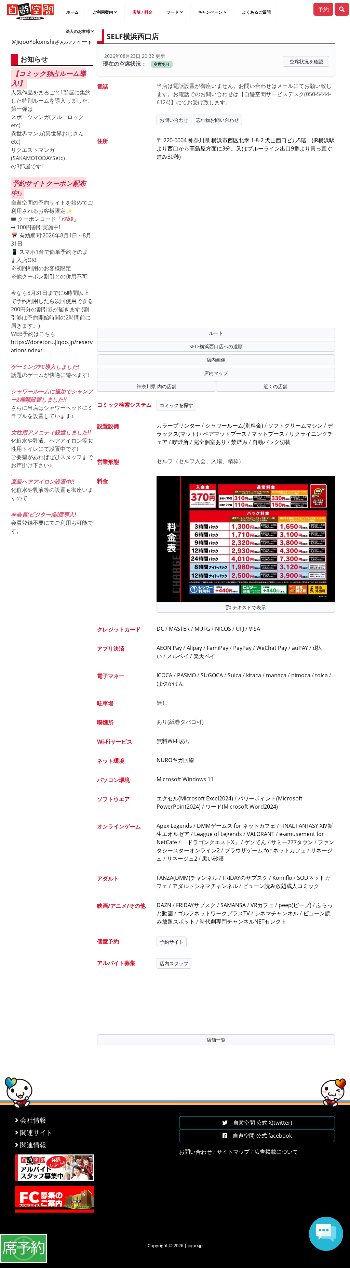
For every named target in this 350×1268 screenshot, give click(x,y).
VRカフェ (262, 905)
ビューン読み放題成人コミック (281, 886)
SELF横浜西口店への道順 (216, 346)
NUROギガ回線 (175, 760)
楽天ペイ (204, 656)
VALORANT (260, 834)
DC (160, 628)
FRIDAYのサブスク (245, 877)
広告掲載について (276, 1151)
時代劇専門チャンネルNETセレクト (243, 921)
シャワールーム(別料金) (234, 425)
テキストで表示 (248, 607)
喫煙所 (180, 442)
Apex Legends (174, 825)
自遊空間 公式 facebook (259, 1135)
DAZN (164, 905)
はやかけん (170, 683)
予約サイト (172, 942)
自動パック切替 (271, 442)
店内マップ (216, 373)
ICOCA (164, 675)
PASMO (186, 675)
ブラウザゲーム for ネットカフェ (265, 850)
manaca (276, 675)
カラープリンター (178, 425)
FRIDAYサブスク (196, 905)
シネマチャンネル (276, 913)
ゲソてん (255, 842)
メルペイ (178, 656)
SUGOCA (212, 675)
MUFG (202, 628)
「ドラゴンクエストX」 (211, 842)
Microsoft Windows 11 (185, 779)
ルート (216, 333)
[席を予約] (23, 1248)
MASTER (179, 628)
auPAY (300, 648)
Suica (234, 675)
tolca (321, 675)
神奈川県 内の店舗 (156, 386)
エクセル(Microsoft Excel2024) (195, 798)
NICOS (223, 628)
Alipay (194, 648)
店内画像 (216, 359)
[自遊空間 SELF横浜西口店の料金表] (246, 538)
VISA (254, 628)
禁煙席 (239, 442)
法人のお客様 (78, 31)
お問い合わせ (174, 120)
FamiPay (217, 648)
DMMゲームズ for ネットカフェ (236, 825)
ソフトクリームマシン (295, 425)
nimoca (300, 675)
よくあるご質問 (256, 12)
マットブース (268, 433)
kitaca (253, 675)
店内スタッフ (174, 963)
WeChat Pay (271, 648)
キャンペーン (210, 12)
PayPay (242, 648)
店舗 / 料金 (142, 12)
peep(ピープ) (295, 905)
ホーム (72, 12)
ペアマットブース (225, 433)
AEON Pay (169, 648)
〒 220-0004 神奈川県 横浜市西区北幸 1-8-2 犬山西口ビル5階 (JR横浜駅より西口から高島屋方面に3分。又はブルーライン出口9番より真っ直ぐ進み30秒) (246, 148)
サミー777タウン (292, 842)
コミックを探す (176, 405)
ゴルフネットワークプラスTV (214, 913)
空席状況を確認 (306, 61)
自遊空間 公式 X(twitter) (260, 1122)
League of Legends (218, 834)
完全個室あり (209, 442)
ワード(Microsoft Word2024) (241, 806)
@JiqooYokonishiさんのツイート (52, 41)
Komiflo (282, 877)
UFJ (240, 628)
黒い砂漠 (213, 858)
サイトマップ (233, 1151)
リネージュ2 (182, 858)
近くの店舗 (275, 386)
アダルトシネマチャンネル (205, 886)
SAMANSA (233, 905)
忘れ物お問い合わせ (217, 120)
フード (172, 12)
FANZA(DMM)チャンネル (187, 877)
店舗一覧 (216, 1039)
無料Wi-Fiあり (174, 741)
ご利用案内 (103, 12)
